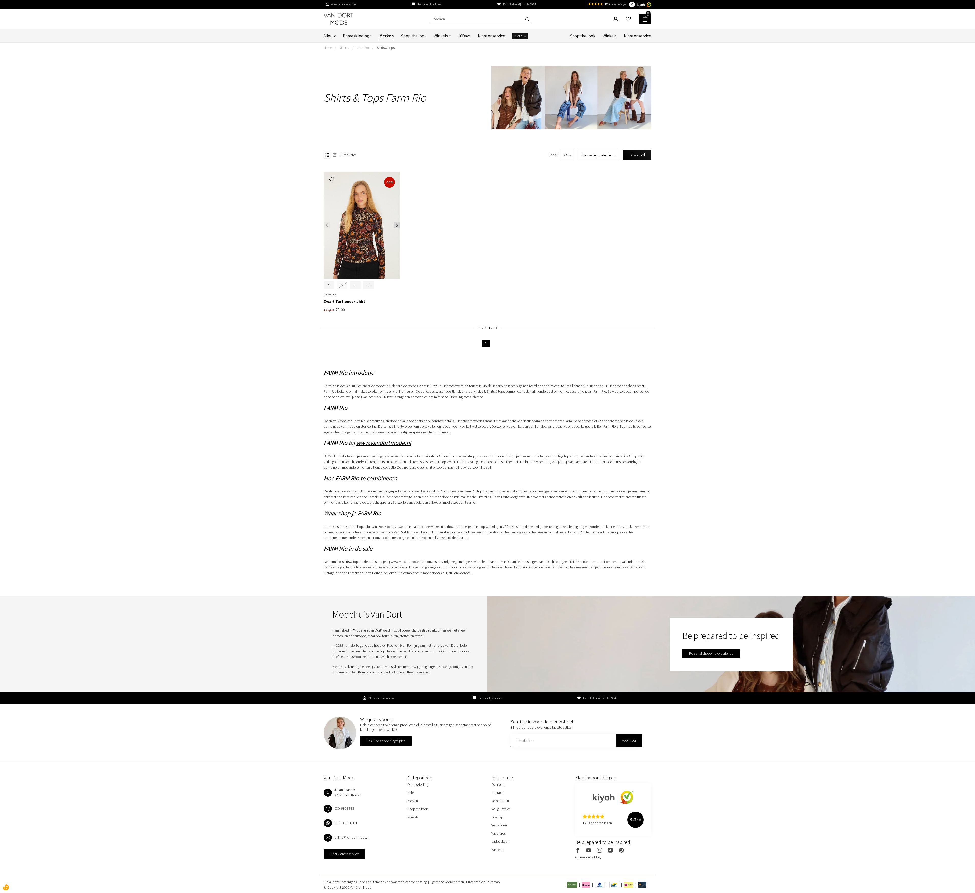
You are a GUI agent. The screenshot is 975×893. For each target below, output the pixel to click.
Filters (634, 155)
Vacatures (498, 833)
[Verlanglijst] (628, 19)
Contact (497, 792)
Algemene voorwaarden (447, 882)
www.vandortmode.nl (383, 443)
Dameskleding (356, 36)
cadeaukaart (500, 841)
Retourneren (500, 800)
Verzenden (499, 825)
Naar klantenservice (344, 854)
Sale (519, 36)
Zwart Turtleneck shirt (344, 301)
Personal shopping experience (711, 653)
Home (328, 47)
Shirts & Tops (386, 47)
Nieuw (330, 36)
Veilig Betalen (501, 809)
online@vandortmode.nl (351, 837)
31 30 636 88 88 (345, 823)
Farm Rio (363, 47)
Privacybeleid (476, 882)
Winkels (441, 36)
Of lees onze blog (588, 857)
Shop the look (414, 36)
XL (368, 285)
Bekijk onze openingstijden (386, 740)
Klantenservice (491, 36)
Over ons (497, 784)
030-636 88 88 (344, 808)
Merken (386, 36)
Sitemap (497, 817)
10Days (464, 36)
